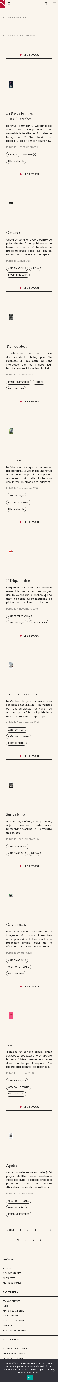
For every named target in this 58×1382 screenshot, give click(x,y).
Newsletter (9, 1278)
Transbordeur (16, 346)
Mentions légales (12, 1282)
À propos (8, 1268)
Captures (13, 232)
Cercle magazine (18, 924)
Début (10, 1230)
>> (40, 1240)
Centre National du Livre (16, 1348)
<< (20, 1230)
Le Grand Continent (13, 1320)
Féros (10, 1044)
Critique (12, 154)
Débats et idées (39, 622)
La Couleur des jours (21, 694)
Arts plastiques (17, 268)
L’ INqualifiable (18, 580)
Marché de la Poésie (13, 1310)
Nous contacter (12, 1273)
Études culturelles (18, 382)
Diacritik (7, 1325)
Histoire (39, 382)
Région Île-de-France (14, 1353)
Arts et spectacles (19, 616)
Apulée (11, 1165)
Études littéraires (18, 274)
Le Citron (13, 460)
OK (29, 1377)
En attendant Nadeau (14, 1330)
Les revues (31, 55)
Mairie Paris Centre (13, 1358)
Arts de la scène (17, 846)
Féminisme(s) (29, 154)
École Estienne (10, 1315)
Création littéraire (18, 736)
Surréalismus (15, 814)
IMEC (5, 1305)
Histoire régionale (18, 502)
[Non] (54, 1370)
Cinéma (35, 268)
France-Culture (11, 1301)
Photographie (16, 161)
